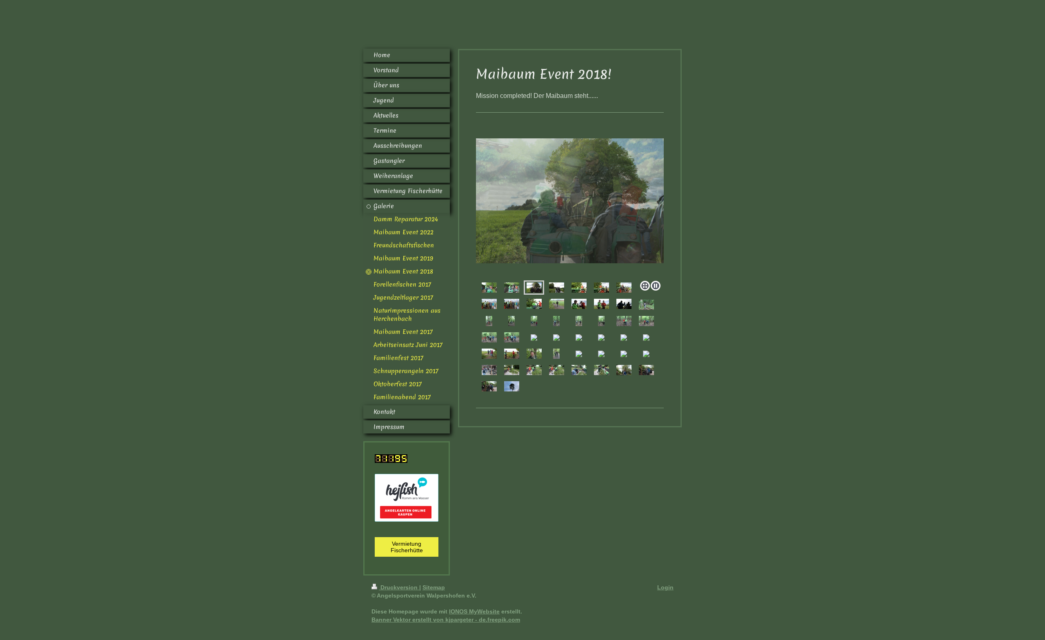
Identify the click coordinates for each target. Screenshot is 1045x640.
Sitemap (433, 587)
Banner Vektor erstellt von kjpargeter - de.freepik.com (445, 619)
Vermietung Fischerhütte (407, 546)
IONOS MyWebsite (474, 611)
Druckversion (399, 587)
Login (665, 587)
